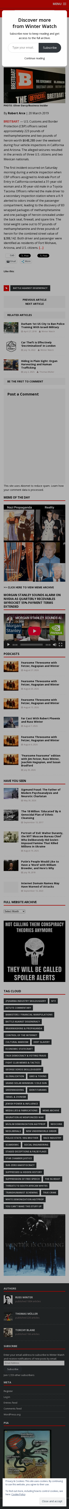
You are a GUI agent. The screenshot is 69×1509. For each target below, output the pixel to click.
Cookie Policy (18, 1494)
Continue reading (34, 58)
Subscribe (50, 48)
